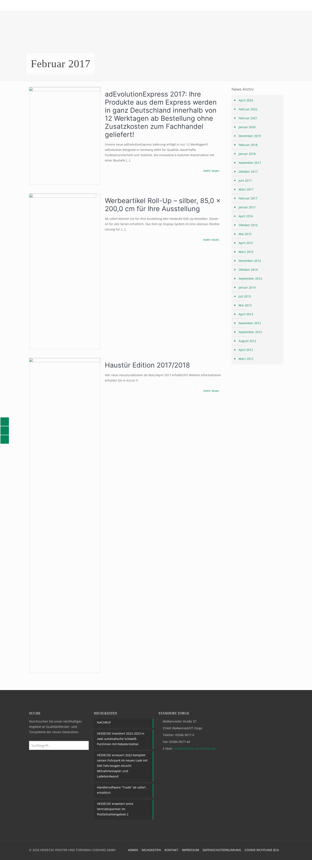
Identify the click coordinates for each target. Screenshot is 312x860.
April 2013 (246, 314)
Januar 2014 (247, 287)
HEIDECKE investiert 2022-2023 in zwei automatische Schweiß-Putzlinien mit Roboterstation (120, 738)
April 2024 (246, 100)
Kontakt (171, 850)
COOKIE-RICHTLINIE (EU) (262, 850)
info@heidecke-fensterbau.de (194, 748)
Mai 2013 (245, 305)
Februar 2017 (248, 198)
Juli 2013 (245, 296)
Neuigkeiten (151, 850)
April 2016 (246, 216)
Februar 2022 (248, 109)
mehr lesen (211, 171)
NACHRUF (104, 722)
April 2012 (246, 350)
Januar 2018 (247, 154)
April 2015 (246, 243)
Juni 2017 (245, 180)
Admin (133, 850)
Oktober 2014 (248, 270)
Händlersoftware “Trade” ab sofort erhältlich (121, 790)
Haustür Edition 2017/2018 (147, 365)
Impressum (190, 850)
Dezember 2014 (250, 261)
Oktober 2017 (248, 172)
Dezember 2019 (250, 136)
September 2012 (250, 332)
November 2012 (250, 323)
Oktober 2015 (248, 225)
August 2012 (247, 341)
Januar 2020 (247, 127)
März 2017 (246, 189)
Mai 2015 (245, 234)
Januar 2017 (247, 207)
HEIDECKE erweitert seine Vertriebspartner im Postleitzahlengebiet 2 (115, 809)
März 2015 (246, 252)
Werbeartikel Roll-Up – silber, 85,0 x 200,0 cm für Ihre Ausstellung (163, 204)
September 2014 (250, 278)
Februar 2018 (248, 145)
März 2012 (246, 359)
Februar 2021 (248, 118)
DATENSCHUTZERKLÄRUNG (222, 850)
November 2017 (250, 163)
